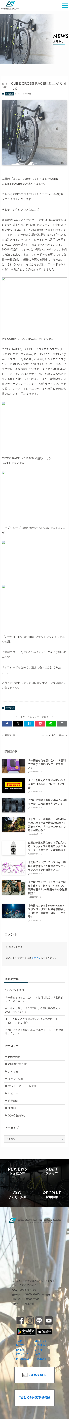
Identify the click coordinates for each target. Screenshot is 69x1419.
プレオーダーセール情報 (22, 1086)
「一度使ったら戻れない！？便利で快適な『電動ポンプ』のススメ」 (34, 999)
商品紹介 (9, 94)
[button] (7, 723)
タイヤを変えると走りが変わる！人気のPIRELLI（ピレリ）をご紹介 (32, 1021)
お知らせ (13, 1071)
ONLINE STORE (17, 1064)
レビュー (13, 1093)
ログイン (36, 957)
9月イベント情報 (14, 990)
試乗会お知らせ (17, 1115)
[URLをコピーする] (62, 723)
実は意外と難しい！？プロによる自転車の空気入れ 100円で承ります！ (34, 1010)
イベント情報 (15, 1079)
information (14, 1057)
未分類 (12, 1108)
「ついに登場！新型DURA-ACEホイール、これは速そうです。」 (34, 1032)
